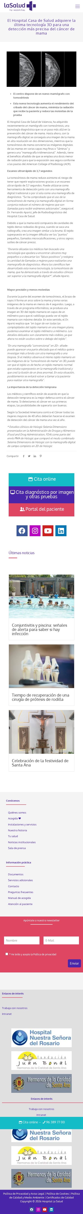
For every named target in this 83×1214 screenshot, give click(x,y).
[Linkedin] (51, 1209)
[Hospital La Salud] (20, 6)
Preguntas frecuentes (20, 892)
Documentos (15, 874)
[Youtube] (45, 1209)
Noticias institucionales (22, 842)
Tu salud (13, 836)
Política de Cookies (58, 1193)
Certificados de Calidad (60, 1197)
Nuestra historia (17, 830)
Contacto (13, 886)
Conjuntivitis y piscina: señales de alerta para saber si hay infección (39, 629)
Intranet (7, 1013)
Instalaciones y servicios (22, 824)
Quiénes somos (17, 812)
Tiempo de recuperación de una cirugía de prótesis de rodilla (40, 697)
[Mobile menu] (77, 6)
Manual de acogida (19, 898)
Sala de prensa (17, 848)
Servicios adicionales (20, 880)
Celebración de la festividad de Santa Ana (40, 762)
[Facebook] (31, 1209)
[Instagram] (38, 1209)
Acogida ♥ (14, 818)
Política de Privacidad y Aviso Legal (24, 1193)
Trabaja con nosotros (14, 1008)
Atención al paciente (20, 904)
